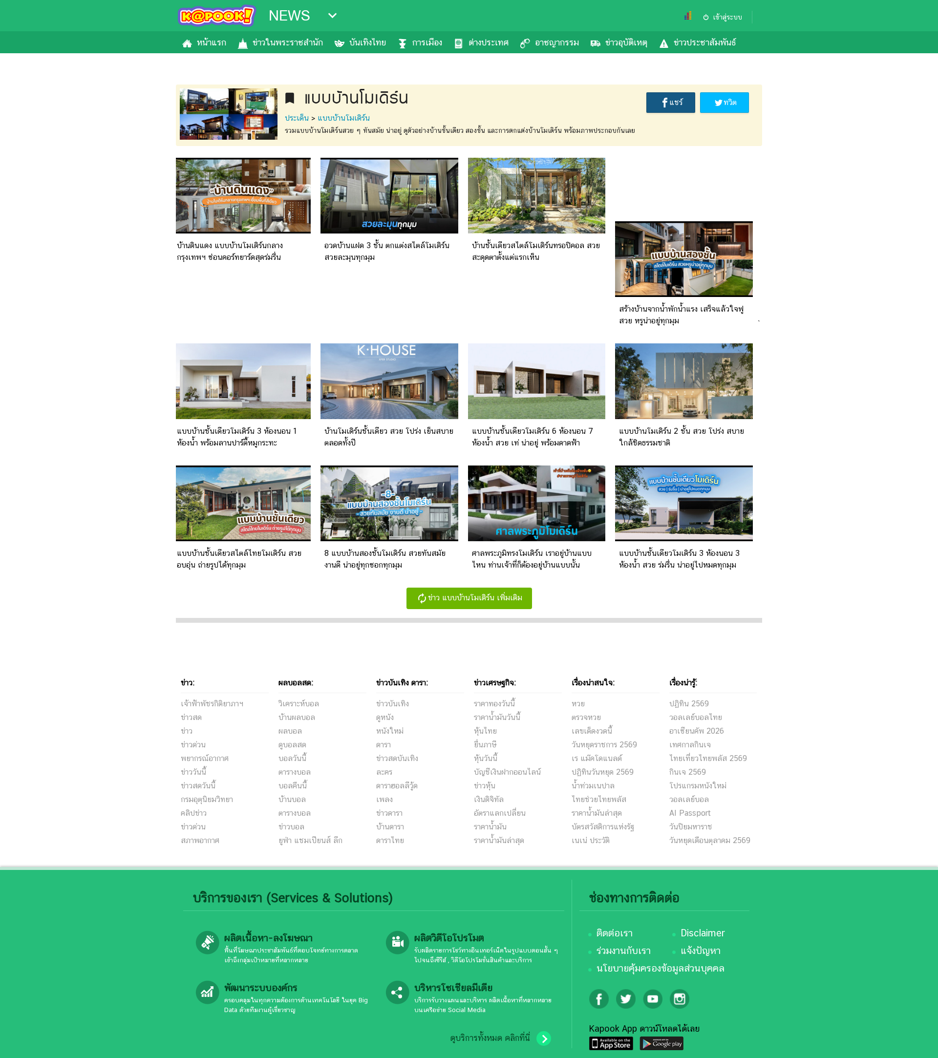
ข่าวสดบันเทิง (397, 758)
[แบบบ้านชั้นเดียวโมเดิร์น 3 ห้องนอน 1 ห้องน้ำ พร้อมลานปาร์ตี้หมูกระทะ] (242, 416)
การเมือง (427, 42)
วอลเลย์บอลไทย (695, 717)
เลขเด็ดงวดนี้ (592, 731)
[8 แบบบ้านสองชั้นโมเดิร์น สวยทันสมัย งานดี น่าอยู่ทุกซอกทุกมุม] (389, 538)
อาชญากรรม (557, 42)
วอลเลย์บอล (689, 799)
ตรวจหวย (586, 717)
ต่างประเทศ (489, 42)
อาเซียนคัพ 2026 (696, 731)
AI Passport (690, 813)
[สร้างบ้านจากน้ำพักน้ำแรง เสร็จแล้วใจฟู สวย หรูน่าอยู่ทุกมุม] (684, 294)
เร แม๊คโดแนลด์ (597, 758)
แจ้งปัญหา (701, 950)
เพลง (384, 799)
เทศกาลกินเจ (690, 744)
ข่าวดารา (389, 813)
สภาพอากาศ (200, 840)
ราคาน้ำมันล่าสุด (499, 840)
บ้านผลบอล (296, 717)
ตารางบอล (294, 772)
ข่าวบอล (291, 826)
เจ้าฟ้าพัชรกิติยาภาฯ (212, 703)
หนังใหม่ (390, 731)
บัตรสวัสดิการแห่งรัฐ (603, 826)
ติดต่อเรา (615, 933)
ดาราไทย (390, 840)
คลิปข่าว (194, 813)
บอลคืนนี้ (292, 785)
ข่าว (186, 731)
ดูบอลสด (292, 744)
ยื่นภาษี (485, 744)
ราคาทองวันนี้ (494, 703)
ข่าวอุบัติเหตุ (626, 42)
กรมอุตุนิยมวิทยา (207, 799)
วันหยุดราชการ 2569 (604, 744)
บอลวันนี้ (292, 758)
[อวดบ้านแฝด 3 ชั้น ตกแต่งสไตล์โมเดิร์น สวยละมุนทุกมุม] (389, 230)
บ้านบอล (292, 799)
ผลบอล (290, 731)
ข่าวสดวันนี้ (198, 785)
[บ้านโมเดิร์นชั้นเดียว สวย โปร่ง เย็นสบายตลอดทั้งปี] (389, 416)
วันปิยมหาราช (690, 826)
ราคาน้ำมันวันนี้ (497, 717)
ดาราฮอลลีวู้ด (397, 785)
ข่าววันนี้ (193, 772)
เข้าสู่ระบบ (727, 17)
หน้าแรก (211, 42)
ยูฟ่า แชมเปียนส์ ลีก (310, 840)
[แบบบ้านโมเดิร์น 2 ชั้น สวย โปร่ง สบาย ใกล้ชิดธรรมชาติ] (684, 416)
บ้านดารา (390, 826)
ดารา (383, 744)
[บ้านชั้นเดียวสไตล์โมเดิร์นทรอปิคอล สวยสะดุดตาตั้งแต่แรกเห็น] (537, 230)
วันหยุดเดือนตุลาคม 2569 (709, 840)
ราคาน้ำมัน (490, 826)
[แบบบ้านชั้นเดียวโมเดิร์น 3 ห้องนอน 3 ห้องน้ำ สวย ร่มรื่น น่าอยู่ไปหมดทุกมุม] (684, 538)
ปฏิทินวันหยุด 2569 (603, 772)
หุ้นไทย (485, 731)
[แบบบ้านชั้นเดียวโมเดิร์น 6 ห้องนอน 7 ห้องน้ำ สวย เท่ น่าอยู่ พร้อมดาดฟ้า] (537, 416)
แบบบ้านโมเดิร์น (344, 118)
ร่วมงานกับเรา (624, 950)
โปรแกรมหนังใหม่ (697, 785)
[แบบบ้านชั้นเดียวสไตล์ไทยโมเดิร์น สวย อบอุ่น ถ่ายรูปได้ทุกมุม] (242, 538)
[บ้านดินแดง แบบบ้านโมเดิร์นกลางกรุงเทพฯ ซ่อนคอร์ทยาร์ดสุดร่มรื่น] (242, 230)
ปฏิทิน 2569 (689, 703)
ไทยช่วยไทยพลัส (599, 799)
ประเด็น (297, 118)
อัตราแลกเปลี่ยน (500, 813)
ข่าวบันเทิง (392, 703)
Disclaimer (703, 933)
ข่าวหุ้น (484, 785)
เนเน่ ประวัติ (591, 840)
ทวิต (730, 102)
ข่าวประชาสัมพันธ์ (705, 42)
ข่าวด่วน (193, 744)
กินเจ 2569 (687, 772)
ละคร (384, 772)
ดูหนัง (385, 717)
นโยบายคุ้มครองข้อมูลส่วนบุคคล (661, 968)
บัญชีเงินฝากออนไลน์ (507, 772)
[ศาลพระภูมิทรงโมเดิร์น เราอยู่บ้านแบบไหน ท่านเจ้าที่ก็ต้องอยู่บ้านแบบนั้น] (537, 538)
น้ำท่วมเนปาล (593, 785)
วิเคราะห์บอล (298, 703)
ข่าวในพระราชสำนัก (288, 42)
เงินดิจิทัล (489, 799)
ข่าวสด (191, 717)
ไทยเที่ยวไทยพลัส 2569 (708, 758)
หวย (578, 703)
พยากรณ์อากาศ (205, 758)
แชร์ (675, 102)
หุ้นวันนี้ (485, 758)
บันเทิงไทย (367, 42)
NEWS (289, 15)
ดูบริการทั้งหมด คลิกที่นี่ (490, 1038)
